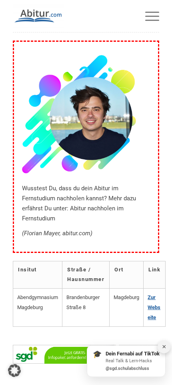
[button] (14, 370)
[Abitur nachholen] (71, 16)
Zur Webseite (154, 307)
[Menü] (148, 16)
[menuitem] (148, 16)
